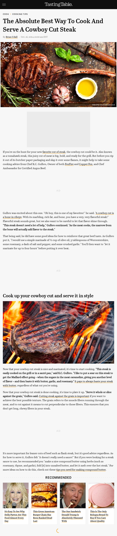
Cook (6, 14)
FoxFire (69, 164)
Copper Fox (85, 164)
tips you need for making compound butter (81, 469)
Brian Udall (12, 36)
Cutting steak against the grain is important (64, 396)
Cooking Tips (20, 14)
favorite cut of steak (54, 151)
